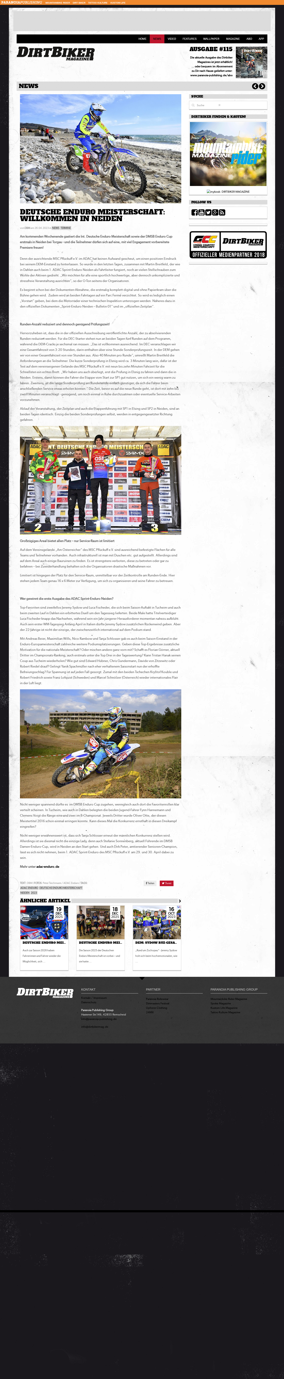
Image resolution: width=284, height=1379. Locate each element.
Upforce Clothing (156, 1007)
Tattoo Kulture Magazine (225, 1012)
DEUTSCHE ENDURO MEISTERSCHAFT (60, 887)
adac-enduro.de (47, 867)
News (157, 38)
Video (172, 38)
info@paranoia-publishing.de (99, 1019)
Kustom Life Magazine (224, 1007)
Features (190, 38)
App (261, 38)
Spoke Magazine (221, 1003)
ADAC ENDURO (29, 887)
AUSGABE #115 (211, 49)
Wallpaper (211, 38)
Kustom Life (118, 3)
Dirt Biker (79, 3)
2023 (34, 892)
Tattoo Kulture (98, 3)
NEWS (55, 228)
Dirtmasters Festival (157, 1003)
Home (142, 38)
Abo (249, 38)
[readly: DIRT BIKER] (228, 155)
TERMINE (66, 228)
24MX (150, 1012)
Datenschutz (88, 1002)
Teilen (150, 883)
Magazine (233, 38)
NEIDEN (25, 892)
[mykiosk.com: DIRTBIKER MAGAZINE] (228, 191)
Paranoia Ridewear (157, 999)
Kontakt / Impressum (94, 997)
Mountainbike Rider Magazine (229, 999)
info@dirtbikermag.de (94, 1026)
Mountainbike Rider (57, 3)
